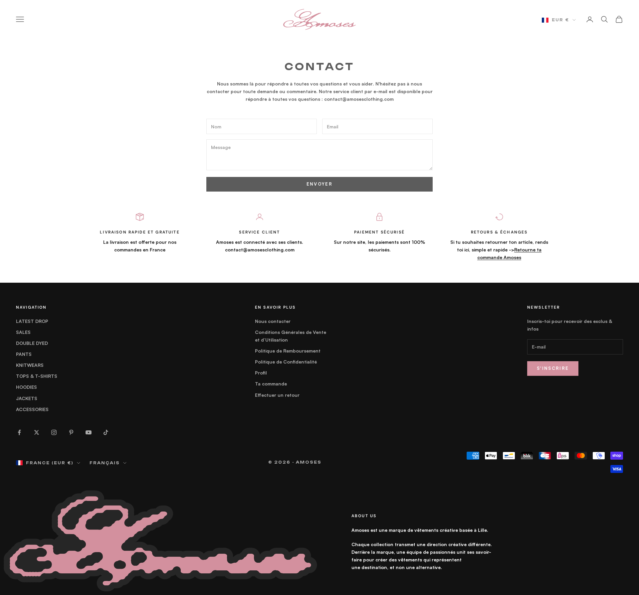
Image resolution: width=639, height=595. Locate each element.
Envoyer (319, 184)
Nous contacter (273, 321)
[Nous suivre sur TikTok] (106, 432)
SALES (23, 332)
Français (105, 463)
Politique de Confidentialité (286, 362)
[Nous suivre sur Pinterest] (71, 432)
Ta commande (271, 383)
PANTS (24, 354)
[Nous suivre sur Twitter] (36, 432)
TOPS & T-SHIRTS (36, 376)
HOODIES (26, 387)
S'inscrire (553, 368)
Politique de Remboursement (287, 351)
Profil (261, 372)
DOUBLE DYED (32, 343)
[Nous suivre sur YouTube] (88, 432)
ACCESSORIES (32, 409)
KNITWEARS (30, 365)
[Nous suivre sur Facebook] (19, 432)
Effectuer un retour (277, 395)
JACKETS (26, 398)
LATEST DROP (32, 321)
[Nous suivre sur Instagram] (54, 432)
